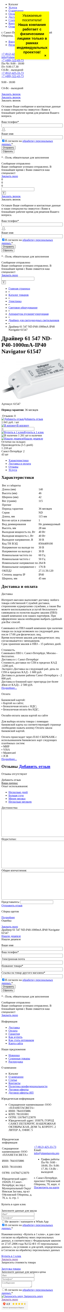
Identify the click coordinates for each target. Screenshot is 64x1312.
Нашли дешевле (33, 438)
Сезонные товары (19, 1058)
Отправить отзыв (11, 905)
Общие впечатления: (14, 870)
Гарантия (14, 1033)
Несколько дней (18, 792)
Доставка (14, 16)
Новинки (14, 1055)
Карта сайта (16, 1043)
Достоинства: (9, 807)
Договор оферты (19, 1089)
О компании (16, 10)
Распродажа (16, 1061)
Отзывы (13, 26)
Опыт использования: (14, 786)
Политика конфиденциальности (28, 1086)
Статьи (13, 20)
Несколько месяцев (20, 801)
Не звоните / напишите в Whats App (27, 1221)
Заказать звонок (11, 94)
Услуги (13, 7)
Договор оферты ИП (21, 1092)
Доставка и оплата (20, 463)
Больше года (16, 795)
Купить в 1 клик (34, 432)
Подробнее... (9, 687)
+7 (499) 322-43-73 (12, 60)
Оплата (13, 13)
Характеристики (19, 460)
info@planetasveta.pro (14, 57)
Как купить (15, 1037)
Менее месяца (17, 798)
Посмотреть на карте (46, 1187)
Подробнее (8, 917)
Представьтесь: (10, 901)
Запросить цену (33, 1296)
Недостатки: (8, 839)
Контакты (14, 23)
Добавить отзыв (34, 766)
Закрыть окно (9, 176)
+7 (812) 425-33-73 (12, 53)
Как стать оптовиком (21, 1040)
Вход (12, 41)
